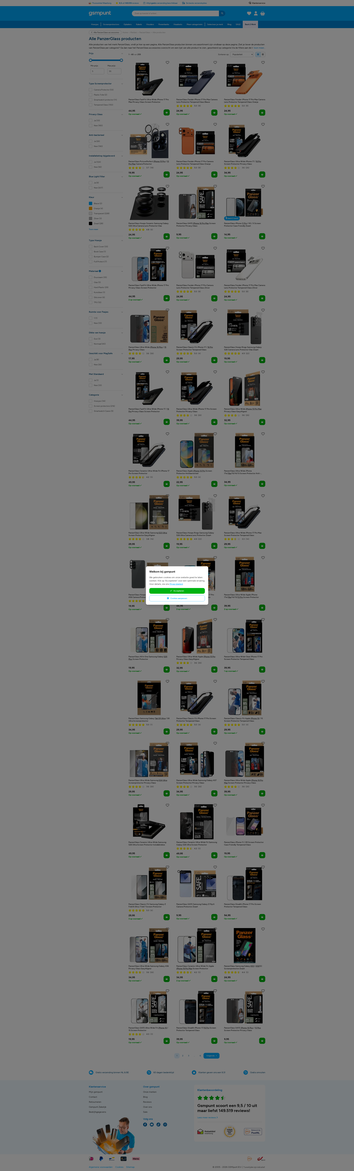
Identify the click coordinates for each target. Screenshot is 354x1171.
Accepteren (178, 591)
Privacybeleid (176, 584)
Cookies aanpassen (178, 598)
